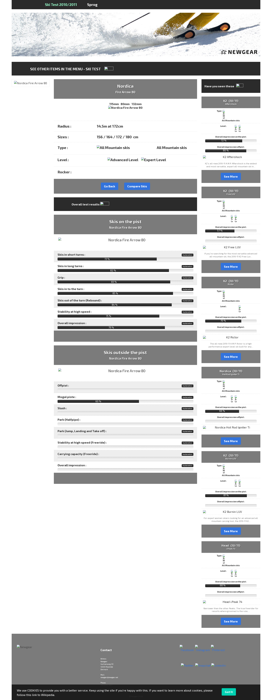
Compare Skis (137, 186)
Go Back (109, 186)
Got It (229, 692)
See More (231, 176)
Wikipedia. (48, 694)
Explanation (187, 255)
